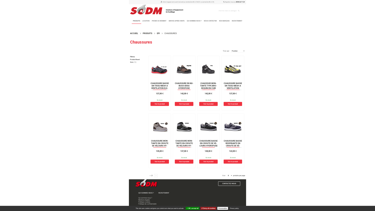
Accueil (134, 33)
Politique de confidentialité (147, 204)
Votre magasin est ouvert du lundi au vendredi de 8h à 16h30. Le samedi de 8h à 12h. (188, 2)
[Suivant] (156, 175)
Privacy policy (234, 208)
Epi (158, 33)
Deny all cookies (209, 208)
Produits (148, 33)
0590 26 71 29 (240, 2)
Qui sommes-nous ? (146, 193)
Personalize (222, 208)
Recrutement (163, 193)
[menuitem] (136, 21)
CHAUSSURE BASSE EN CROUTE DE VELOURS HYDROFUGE (208, 143)
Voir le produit (160, 104)
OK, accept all (193, 208)
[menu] (187, 21)
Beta (133, 62)
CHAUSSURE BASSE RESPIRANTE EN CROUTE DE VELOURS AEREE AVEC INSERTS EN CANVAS (233, 147)
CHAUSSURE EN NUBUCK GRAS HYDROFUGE (184, 85)
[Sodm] (146, 10)
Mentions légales (144, 200)
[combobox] (229, 10)
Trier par (226, 51)
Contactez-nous (229, 183)
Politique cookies (144, 202)
